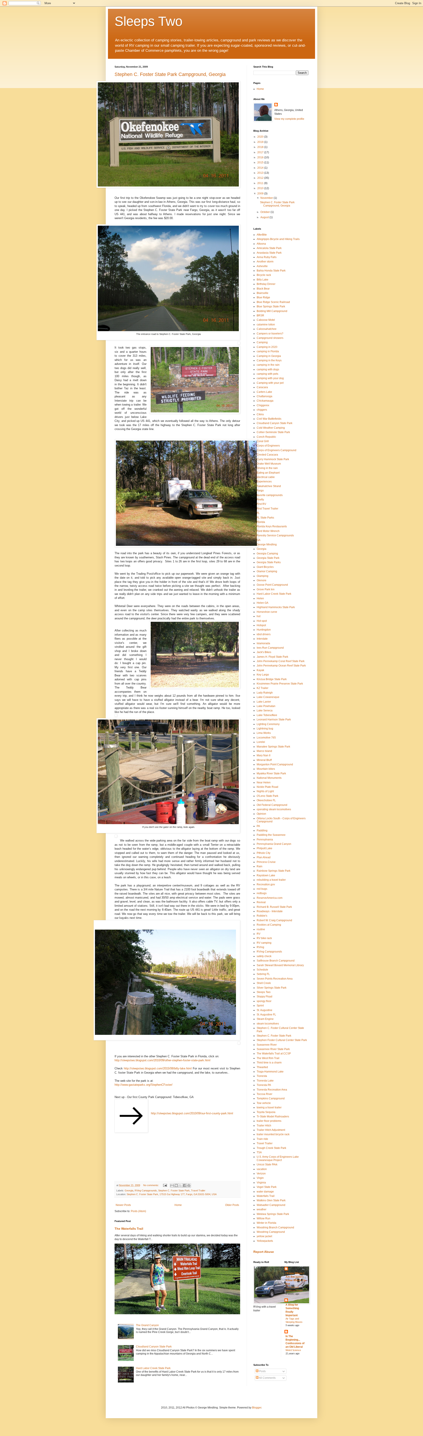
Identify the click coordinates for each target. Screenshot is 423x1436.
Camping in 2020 (267, 347)
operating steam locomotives (274, 809)
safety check (264, 956)
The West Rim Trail (268, 1058)
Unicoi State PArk (267, 1164)
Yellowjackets (265, 1240)
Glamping (262, 576)
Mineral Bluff (264, 760)
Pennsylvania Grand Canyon (274, 843)
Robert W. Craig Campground (274, 920)
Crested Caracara (267, 454)
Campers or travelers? (270, 333)
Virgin (260, 1177)
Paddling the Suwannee (271, 834)
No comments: (151, 1185)
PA (258, 826)
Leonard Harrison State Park (274, 719)
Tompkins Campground (271, 1098)
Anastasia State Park (269, 252)
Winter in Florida (266, 1222)
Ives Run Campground (270, 647)
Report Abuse (263, 1251)
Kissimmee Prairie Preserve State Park (280, 683)
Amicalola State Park (269, 248)
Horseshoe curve (267, 611)
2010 (260, 188)
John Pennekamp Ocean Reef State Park (281, 665)
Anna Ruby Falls (266, 257)
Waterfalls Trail (266, 1196)
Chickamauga (265, 400)
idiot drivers (264, 634)
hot (258, 616)
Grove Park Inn (266, 589)
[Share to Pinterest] (189, 1185)
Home (178, 1205)
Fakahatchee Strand (269, 486)
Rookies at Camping (269, 924)
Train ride (262, 1139)
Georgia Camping (267, 553)
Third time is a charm (269, 1062)
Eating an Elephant (268, 472)
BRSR (260, 315)
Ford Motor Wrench (268, 531)
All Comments (267, 1377)
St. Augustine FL (266, 1014)
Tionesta (262, 1076)
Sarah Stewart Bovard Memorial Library (280, 965)
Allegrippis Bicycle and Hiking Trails (278, 239)
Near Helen (264, 782)
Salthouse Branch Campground (276, 960)
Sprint (260, 1005)
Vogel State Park (266, 1187)
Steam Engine (265, 1019)
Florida (261, 522)
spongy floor (264, 1001)
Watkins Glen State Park (271, 1200)
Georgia (129, 1190)
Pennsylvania (265, 839)
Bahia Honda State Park (271, 270)
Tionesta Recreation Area (272, 1089)
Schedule (262, 969)
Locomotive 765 (266, 737)
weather (261, 1209)
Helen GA (262, 602)
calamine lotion (266, 324)
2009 (260, 193)
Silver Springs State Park (271, 987)
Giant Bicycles (265, 566)
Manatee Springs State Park (273, 746)
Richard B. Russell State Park (274, 906)
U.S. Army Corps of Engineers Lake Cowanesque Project (278, 1158)
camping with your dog (270, 378)
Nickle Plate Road (267, 786)
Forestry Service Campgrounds (275, 535)
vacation (262, 1169)
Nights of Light (265, 791)
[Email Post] (165, 1185)
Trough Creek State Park (271, 1148)
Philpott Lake (264, 848)
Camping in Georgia (269, 356)
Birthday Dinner (266, 284)
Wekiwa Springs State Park (273, 1214)
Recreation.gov (266, 884)
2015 (260, 162)
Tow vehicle (264, 1103)
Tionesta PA (264, 1085)
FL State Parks (265, 517)
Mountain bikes (266, 768)
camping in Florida (268, 351)
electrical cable (266, 477)
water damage (265, 1191)
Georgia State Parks (269, 562)
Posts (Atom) (138, 1211)
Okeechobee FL (266, 800)
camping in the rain (268, 364)
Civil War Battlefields (269, 418)
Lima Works (264, 733)
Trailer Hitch (264, 1125)
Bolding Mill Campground (272, 311)
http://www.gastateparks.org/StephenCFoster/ (144, 1084)
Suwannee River (267, 1044)
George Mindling (267, 544)
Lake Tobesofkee (267, 715)
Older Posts (232, 1205)
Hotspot (261, 625)
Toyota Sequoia (266, 1112)
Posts (262, 1371)
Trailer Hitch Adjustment (271, 1129)
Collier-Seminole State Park (273, 432)
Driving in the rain (267, 468)
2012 (260, 177)
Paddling (262, 830)
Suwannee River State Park (273, 1049)
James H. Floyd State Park (272, 656)
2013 (260, 172)
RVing (260, 947)
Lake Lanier (264, 701)
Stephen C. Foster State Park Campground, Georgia (170, 74)
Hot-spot (262, 620)
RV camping (264, 942)
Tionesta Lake (265, 1080)
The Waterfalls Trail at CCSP (274, 1053)
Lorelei (261, 742)
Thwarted (262, 1067)
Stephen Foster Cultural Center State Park (282, 1040)
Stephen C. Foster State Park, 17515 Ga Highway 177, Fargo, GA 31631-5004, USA (172, 1194)
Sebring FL (263, 974)
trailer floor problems (269, 1120)
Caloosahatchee (266, 328)
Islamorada (263, 643)
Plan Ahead (264, 857)
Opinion (261, 813)
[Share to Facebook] (184, 1185)
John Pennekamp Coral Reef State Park (280, 661)
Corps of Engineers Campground (276, 450)
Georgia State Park (268, 557)
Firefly (260, 499)
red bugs (262, 888)
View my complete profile (289, 118)
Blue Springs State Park (271, 306)
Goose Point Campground (272, 584)
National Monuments (269, 777)
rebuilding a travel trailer (271, 879)
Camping (262, 342)
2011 (260, 183)
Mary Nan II (263, 755)
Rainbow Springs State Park (273, 870)
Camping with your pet (270, 382)
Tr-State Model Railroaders (273, 1116)
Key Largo (263, 674)
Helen (260, 598)
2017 (260, 152)
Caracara (262, 387)
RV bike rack (264, 938)
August (264, 217)
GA (258, 540)
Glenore (261, 580)
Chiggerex (263, 405)
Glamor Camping (267, 571)
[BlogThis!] (176, 1185)
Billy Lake (262, 279)
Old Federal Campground (272, 805)
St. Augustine (264, 1010)
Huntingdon (264, 629)
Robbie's (262, 915)
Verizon (261, 1173)
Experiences (264, 481)
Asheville (262, 266)
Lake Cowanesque (268, 697)
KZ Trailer (262, 688)
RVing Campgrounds (146, 1190)
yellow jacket (264, 1236)
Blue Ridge (263, 297)
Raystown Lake (266, 875)
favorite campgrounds (270, 495)
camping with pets (267, 373)
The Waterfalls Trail (129, 1228)
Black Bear (263, 288)
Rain (259, 866)
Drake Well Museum (269, 463)
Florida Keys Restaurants (272, 526)
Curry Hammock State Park (273, 459)
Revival (261, 902)
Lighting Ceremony (268, 724)
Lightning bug (265, 728)
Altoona (261, 243)
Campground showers (270, 338)
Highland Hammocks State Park (276, 607)
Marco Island (264, 751)
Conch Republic (266, 436)
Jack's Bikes (264, 652)
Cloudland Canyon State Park (154, 1346)
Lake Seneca (265, 710)
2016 (260, 157)
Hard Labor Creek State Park (153, 1368)
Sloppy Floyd (264, 996)
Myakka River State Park (271, 773)
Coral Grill (263, 441)
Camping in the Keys (269, 360)
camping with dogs (268, 369)
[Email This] (172, 1185)
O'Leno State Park (267, 795)
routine (261, 929)
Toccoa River (264, 1094)
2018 (260, 147)
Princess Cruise (266, 862)
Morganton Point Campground (275, 764)
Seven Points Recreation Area (275, 978)
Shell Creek (264, 983)
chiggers (262, 409)
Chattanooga (264, 396)
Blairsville (262, 293)
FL (258, 513)
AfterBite (262, 234)
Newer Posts (123, 1205)
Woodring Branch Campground (275, 1227)
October (265, 212)
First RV (261, 504)
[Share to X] (180, 1185)
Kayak (260, 670)
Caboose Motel (266, 319)
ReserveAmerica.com (269, 897)
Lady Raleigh (265, 692)
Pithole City (263, 853)
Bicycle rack (264, 275)
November (267, 197)
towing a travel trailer (269, 1107)
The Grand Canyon (147, 1325)
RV (258, 933)
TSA (259, 1152)
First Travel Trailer (267, 508)
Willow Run (263, 1218)
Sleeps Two (148, 21)
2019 (260, 142)
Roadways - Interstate (270, 911)
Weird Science (293, 1350)
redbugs (262, 893)
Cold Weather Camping (271, 427)
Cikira (260, 414)
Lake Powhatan (266, 706)
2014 (260, 167)
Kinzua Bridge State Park (272, 679)
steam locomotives (268, 1023)
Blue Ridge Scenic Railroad (273, 302)
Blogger (256, 1407)
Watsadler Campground (271, 1205)
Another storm (265, 261)
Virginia (261, 1182)
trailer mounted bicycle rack (273, 1134)
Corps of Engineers (268, 445)
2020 (260, 136)
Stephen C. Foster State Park (174, 1190)
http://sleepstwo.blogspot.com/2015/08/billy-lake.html (158, 1068)
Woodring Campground (271, 1231)
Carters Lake (264, 391)
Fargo (260, 490)
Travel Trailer (198, 1190)
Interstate (262, 638)
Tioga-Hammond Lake (270, 1071)
